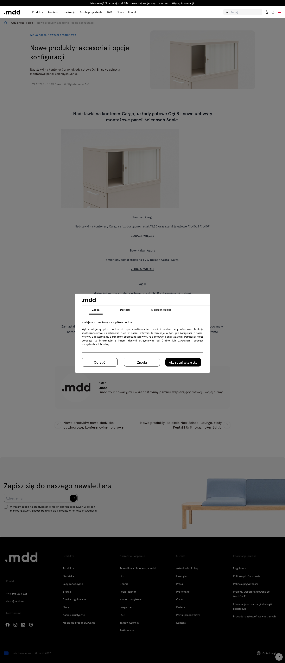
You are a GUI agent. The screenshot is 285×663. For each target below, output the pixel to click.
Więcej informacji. (183, 3)
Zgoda (142, 362)
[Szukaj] (228, 12)
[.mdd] (12, 12)
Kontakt (132, 12)
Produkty (37, 12)
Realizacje (69, 12)
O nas (120, 12)
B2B (109, 12)
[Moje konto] (267, 12)
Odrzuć (99, 362)
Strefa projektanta (91, 12)
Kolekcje (53, 12)
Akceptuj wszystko (183, 362)
